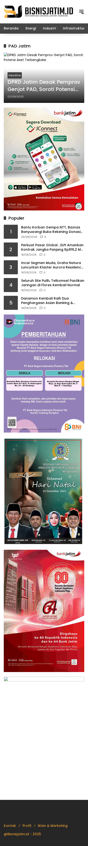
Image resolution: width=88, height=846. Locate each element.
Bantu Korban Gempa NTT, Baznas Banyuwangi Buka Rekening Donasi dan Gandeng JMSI (50, 229)
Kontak (10, 825)
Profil (27, 825)
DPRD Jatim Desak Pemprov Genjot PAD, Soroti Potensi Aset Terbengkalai (44, 86)
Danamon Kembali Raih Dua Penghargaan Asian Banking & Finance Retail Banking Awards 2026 (52, 300)
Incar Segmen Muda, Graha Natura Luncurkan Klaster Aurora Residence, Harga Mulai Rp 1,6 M (52, 265)
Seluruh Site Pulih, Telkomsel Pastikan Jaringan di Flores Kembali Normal (52, 283)
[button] (81, 11)
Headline (15, 75)
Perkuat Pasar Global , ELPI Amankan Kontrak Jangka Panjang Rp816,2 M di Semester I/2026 (52, 247)
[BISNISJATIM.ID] (39, 11)
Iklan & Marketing (53, 825)
